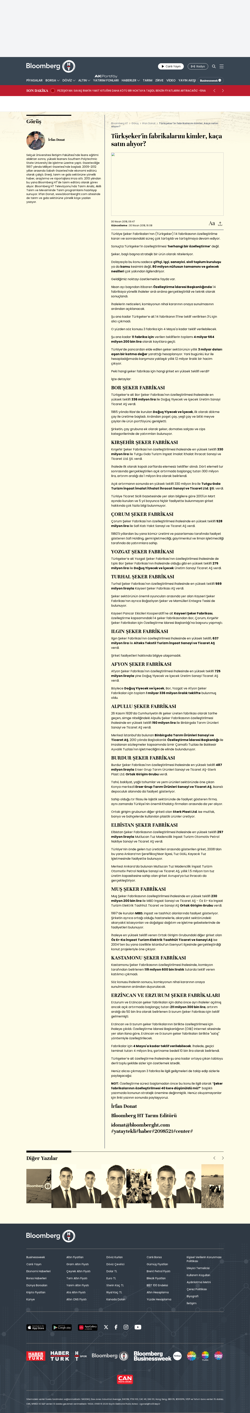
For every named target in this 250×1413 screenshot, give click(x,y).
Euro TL (111, 1278)
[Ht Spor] (80, 1356)
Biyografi (192, 1296)
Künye (30, 1299)
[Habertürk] (35, 1356)
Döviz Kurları (114, 1257)
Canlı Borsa (154, 1257)
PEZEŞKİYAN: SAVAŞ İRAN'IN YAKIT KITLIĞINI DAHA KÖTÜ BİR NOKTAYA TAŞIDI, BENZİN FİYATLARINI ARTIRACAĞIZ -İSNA (131, 91)
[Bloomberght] (50, 66)
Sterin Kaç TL (115, 1285)
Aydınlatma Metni (199, 1282)
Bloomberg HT (119, 123)
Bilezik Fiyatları (156, 1278)
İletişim (191, 1303)
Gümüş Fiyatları (157, 1264)
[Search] (214, 66)
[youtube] (138, 1328)
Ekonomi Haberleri (38, 1271)
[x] (106, 1328)
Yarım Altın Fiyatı (77, 1285)
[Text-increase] (212, 223)
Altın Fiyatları (74, 1257)
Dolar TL (111, 1271)
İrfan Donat (148, 123)
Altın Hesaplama (158, 1292)
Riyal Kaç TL (114, 1292)
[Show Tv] (191, 1356)
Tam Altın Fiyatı (76, 1278)
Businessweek (35, 1257)
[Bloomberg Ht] (110, 1356)
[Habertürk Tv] (60, 1356)
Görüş (135, 123)
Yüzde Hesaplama (159, 1299)
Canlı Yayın (33, 1264)
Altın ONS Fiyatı (76, 1299)
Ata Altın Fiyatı (76, 1292)
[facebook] (116, 1328)
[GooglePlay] (62, 1327)
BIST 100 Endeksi (157, 1285)
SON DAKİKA (37, 91)
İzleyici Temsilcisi (198, 1268)
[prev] (214, 90)
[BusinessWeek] (211, 80)
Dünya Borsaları (36, 1285)
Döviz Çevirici (115, 1264)
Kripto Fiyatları (35, 1292)
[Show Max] (219, 1356)
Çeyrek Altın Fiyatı (78, 1271)
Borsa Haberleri (36, 1278)
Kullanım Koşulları (198, 1275)
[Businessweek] (158, 1356)
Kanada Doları (115, 1299)
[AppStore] (36, 1327)
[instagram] (126, 1328)
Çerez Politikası (197, 1289)
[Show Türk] (205, 1356)
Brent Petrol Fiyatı (158, 1271)
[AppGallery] (87, 1327)
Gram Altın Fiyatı (77, 1264)
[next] (223, 90)
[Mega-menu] (222, 66)
